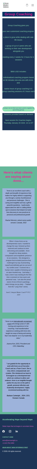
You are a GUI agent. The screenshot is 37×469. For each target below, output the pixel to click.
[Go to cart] (27, 5)
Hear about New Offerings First (15, 447)
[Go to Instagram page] (10, 431)
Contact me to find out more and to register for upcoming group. (18, 109)
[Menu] (32, 5)
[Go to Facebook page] (3, 431)
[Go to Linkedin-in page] (16, 431)
